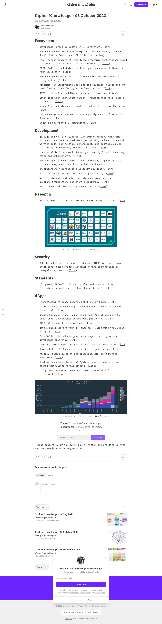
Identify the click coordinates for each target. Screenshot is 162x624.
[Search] (125, 4)
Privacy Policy (100, 592)
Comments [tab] (40, 475)
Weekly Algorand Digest (45, 517)
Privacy (81, 606)
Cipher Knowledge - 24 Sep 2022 (54, 514)
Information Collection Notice (80, 592)
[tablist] (46, 475)
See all (40, 567)
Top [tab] (37, 507)
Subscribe (141, 4)
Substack (68, 618)
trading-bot (80, 164)
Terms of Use (93, 590)
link (107, 46)
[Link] (31, 41)
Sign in (154, 4)
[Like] (37, 33)
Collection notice (99, 606)
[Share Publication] (130, 4)
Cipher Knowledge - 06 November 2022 (58, 549)
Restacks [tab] (51, 475)
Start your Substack (74, 612)
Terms (87, 606)
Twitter (91, 444)
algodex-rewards (87, 160)
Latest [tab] (44, 507)
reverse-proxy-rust (52, 164)
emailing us (110, 444)
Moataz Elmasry (47, 25)
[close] (105, 557)
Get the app (93, 612)
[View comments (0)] (43, 33)
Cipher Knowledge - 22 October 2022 (56, 531)
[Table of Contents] (3, 312)
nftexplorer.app (101, 416)
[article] (81, 519)
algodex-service (111, 160)
